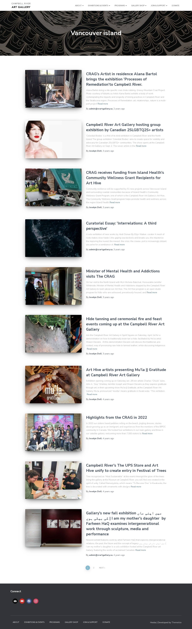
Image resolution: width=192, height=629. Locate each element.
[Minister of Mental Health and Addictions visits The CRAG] (53, 286)
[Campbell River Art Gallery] (21, 5)
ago (119, 108)
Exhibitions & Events (98, 5)
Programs (120, 5)
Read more (103, 103)
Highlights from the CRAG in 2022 (116, 417)
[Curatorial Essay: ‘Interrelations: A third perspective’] (53, 238)
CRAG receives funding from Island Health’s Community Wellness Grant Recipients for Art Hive (125, 178)
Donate (175, 5)
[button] (83, 5)
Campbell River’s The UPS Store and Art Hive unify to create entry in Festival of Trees (126, 468)
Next (101, 568)
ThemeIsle (177, 622)
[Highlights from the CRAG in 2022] (53, 432)
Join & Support (158, 5)
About (78, 5)
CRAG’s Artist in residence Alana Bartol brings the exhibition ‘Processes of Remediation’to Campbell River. (121, 79)
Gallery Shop (138, 5)
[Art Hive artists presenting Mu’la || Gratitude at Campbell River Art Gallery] (53, 384)
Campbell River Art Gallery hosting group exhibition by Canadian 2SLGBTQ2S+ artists (124, 127)
